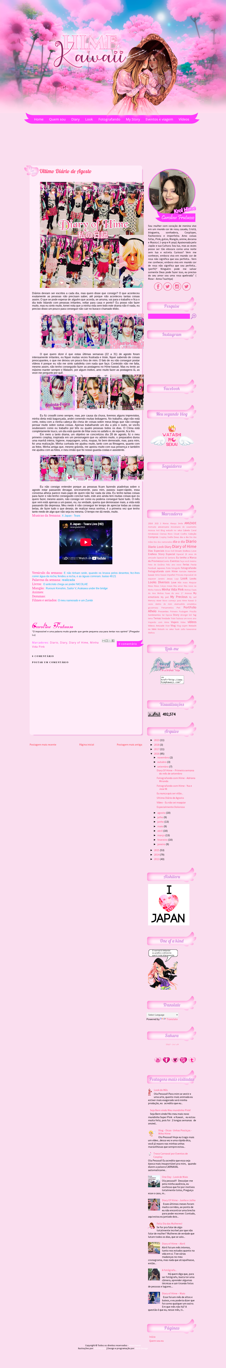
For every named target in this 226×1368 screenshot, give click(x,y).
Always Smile (176, 523)
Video (183, 622)
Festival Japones (156, 568)
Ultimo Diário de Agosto (170, 797)
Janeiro (161, 578)
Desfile (170, 537)
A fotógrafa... (169, 1270)
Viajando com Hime (158, 622)
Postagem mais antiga (129, 744)
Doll (172, 551)
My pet (165, 597)
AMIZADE (190, 523)
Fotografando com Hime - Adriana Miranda (176, 779)
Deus (176, 537)
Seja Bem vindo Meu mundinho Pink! (170, 1110)
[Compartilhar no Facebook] (113, 640)
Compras (153, 537)
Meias (150, 586)
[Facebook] (166, 1062)
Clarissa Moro (166, 533)
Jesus (170, 578)
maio (185, 582)
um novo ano (190, 618)
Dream (178, 550)
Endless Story (156, 554)
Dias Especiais (156, 550)
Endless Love (189, 550)
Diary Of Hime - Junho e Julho (179, 1200)
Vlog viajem (182, 625)
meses (169, 586)
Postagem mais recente (43, 744)
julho (160, 817)
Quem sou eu (156, 1340)
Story (176, 614)
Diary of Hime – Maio (173, 1293)
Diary (63, 643)
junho (160, 821)
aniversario (163, 526)
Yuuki (177, 629)
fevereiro (162, 839)
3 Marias (164, 523)
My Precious (178, 597)
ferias (186, 564)
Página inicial (86, 744)
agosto (161, 812)
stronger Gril (186, 615)
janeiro (161, 844)
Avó (158, 530)
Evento (166, 561)
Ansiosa (151, 530)
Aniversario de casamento (183, 527)
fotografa (176, 568)
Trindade (165, 618)
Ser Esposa (167, 615)
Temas (157, 618)
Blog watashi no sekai (171, 530)
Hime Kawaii (160, 575)
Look (184, 578)
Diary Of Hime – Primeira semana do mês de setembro (175, 772)
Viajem (175, 622)
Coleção (192, 533)
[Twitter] (183, 1062)
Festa (193, 564)
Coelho (184, 533)
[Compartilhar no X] (110, 640)
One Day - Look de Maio (175, 1176)
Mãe (179, 582)
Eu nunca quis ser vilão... (170, 793)
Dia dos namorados (163, 542)
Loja (177, 578)
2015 (157, 850)
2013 (157, 859)
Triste (173, 618)
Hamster (182, 571)
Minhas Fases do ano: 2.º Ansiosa (174, 593)
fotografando (188, 568)
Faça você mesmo (188, 561)
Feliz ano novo (173, 564)
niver (159, 600)
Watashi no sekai (166, 629)
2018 (157, 744)
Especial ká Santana (166, 557)
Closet (176, 533)
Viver (167, 625)
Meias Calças (160, 586)
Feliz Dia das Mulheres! (169, 1223)
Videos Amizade (156, 625)
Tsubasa (179, 618)
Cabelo (186, 530)
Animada (152, 527)
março (161, 835)
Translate (172, 1019)
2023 (156, 523)
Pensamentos (167, 607)
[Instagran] (175, 1062)
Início (152, 1336)
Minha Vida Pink (173, 589)
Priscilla (193, 611)
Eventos (174, 561)
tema (150, 618)
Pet (178, 607)
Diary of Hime (78, 643)
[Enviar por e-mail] (103, 640)
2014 (157, 854)
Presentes (163, 611)
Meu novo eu (190, 586)
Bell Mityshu (100, 1348)
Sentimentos (154, 614)
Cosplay (163, 537)
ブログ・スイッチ (172, 1044)
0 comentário (128, 644)
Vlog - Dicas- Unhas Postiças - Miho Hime (175, 1132)
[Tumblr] (192, 1062)
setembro (163, 766)
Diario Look (156, 547)
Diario (54, 643)
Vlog (173, 625)
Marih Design (141, 1348)
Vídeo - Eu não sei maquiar (171, 802)
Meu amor (178, 586)
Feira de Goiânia (156, 564)
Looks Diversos (158, 582)
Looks (193, 578)
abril (160, 830)
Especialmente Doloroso (171, 807)
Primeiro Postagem (179, 611)
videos (192, 622)
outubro (162, 762)
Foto (168, 568)
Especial (170, 554)
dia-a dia (179, 542)
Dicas (167, 551)
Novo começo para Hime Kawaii (178, 600)
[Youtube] (158, 1062)
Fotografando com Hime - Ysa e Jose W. (174, 787)
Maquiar (192, 582)
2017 (157, 749)
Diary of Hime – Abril (173, 1243)
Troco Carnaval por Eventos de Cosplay (170, 1155)
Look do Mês (161, 1090)
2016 (150, 523)
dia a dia (184, 537)
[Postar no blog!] (106, 640)
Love (173, 582)
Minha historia (154, 589)
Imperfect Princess (175, 575)
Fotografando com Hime (163, 571)
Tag (194, 614)
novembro (163, 757)
